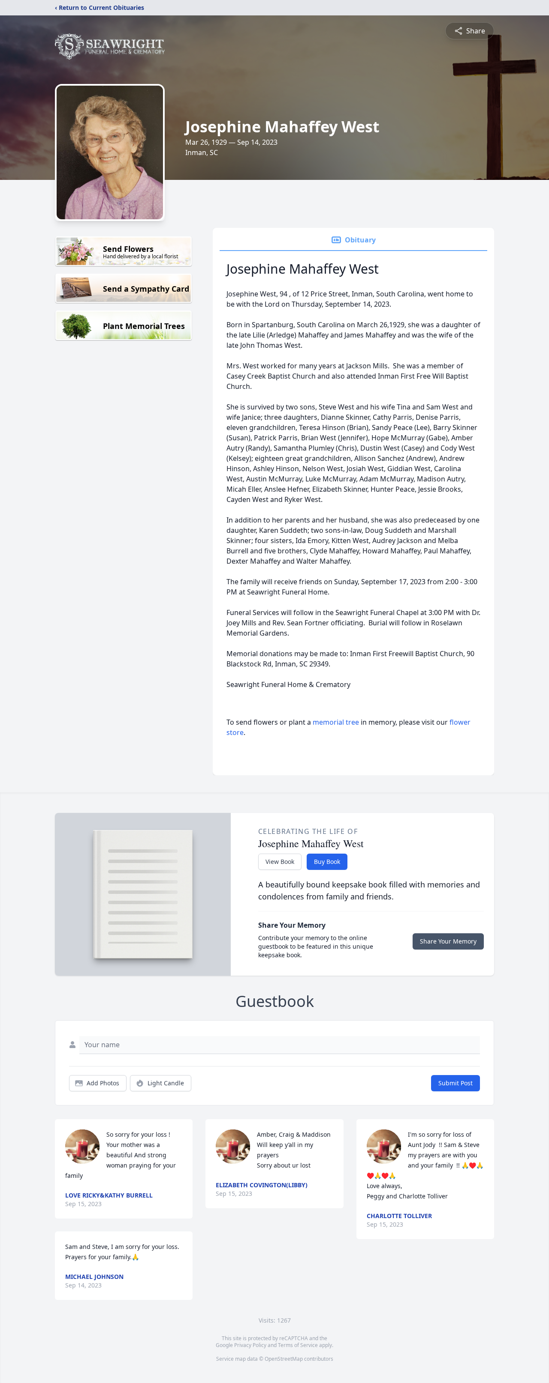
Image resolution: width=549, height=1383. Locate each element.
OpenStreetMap (284, 1358)
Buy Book (327, 861)
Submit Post (455, 1083)
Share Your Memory (448, 941)
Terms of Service (298, 1345)
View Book (279, 861)
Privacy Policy (250, 1345)
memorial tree (336, 722)
